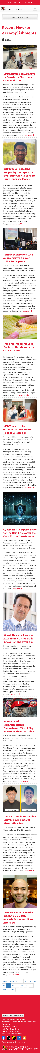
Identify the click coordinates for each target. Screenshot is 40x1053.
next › (5, 989)
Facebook (3, 1038)
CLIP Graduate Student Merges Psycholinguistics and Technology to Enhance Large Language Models (19, 174)
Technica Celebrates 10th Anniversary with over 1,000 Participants (18, 258)
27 (26, 981)
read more (29, 135)
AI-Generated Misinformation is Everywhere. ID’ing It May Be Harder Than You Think (18, 726)
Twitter (8, 1038)
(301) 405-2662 (16, 1034)
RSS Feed (24, 1038)
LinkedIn (19, 1038)
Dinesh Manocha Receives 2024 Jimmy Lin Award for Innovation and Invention (18, 638)
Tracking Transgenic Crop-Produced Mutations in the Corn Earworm (18, 347)
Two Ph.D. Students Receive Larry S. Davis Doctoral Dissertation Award (19, 820)
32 (13, 985)
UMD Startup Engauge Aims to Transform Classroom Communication (19, 77)
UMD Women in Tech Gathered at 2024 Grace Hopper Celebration (17, 429)
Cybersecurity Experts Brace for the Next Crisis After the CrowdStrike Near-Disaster (20, 533)
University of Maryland (20, 2)
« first (5, 981)
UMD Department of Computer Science (16, 8)
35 (27, 985)
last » (12, 989)
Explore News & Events (20, 17)
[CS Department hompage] (20, 1047)
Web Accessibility (8, 1042)
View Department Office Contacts (13, 1015)
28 (30, 981)
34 (22, 985)
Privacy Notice (20, 1042)
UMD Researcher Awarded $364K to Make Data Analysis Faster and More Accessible (18, 917)
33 (17, 985)
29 (35, 981)
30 (4, 985)
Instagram (14, 1038)
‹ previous (14, 981)
